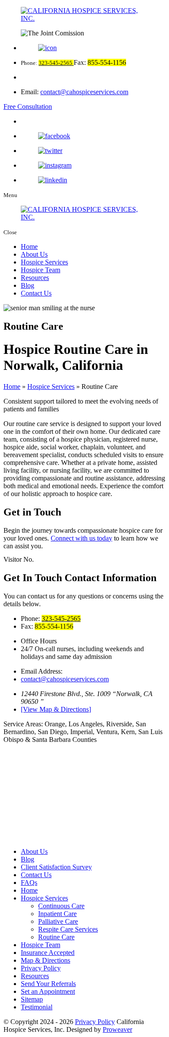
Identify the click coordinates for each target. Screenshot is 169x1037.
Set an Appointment (48, 991)
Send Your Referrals (48, 983)
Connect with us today (81, 538)
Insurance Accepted (48, 952)
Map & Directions (45, 960)
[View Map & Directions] (56, 709)
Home (29, 246)
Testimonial (36, 1007)
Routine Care (56, 937)
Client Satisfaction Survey (56, 867)
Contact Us (36, 293)
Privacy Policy (41, 968)
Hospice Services (44, 262)
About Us (34, 254)
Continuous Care (61, 906)
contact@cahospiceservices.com (84, 91)
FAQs (29, 882)
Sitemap (32, 999)
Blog (27, 285)
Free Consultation (27, 106)
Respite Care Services (68, 929)
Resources (35, 277)
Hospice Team (40, 270)
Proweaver (117, 1029)
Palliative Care (58, 921)
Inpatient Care (57, 913)
